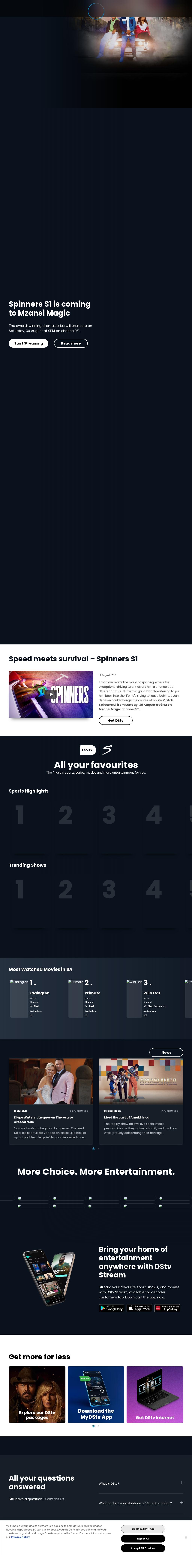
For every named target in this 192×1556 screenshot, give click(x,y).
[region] (96, 1538)
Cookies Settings (143, 1529)
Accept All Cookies (143, 1548)
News (166, 1052)
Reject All (143, 1538)
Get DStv (36, 350)
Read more (76, 350)
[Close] (186, 1538)
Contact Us (54, 1499)
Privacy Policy (20, 1537)
